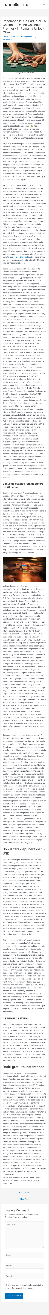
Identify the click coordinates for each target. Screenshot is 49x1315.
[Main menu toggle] (44, 4)
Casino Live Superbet (19, 257)
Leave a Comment (10, 37)
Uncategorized (26, 37)
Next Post (24, 1199)
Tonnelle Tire (15, 4)
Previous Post (24, 1192)
